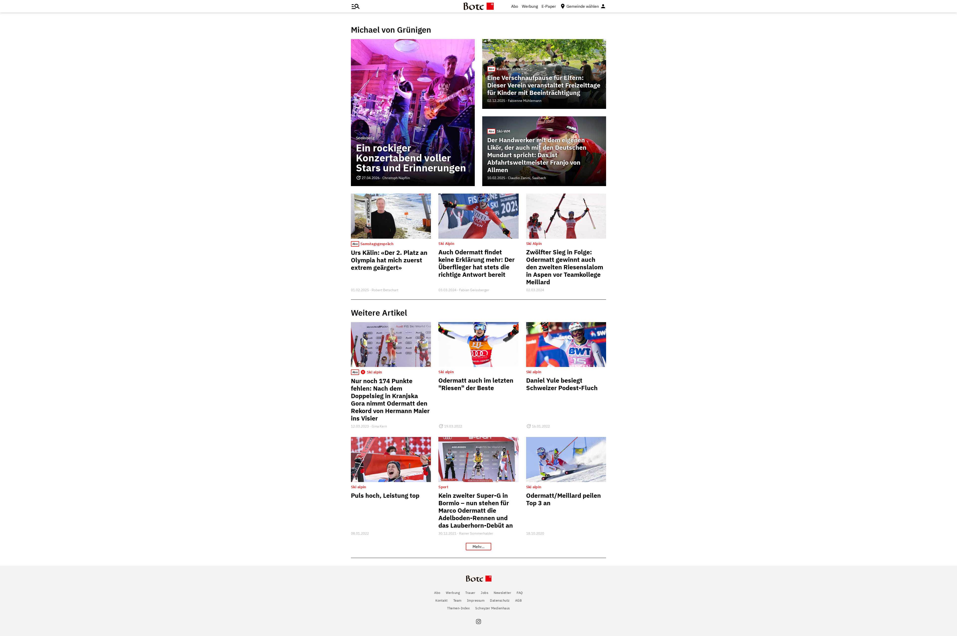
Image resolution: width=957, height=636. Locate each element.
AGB (518, 600)
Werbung (530, 6)
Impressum (476, 600)
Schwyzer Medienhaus (492, 608)
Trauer (470, 593)
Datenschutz (500, 600)
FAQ (520, 593)
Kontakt (441, 600)
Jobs (484, 593)
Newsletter (502, 593)
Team (457, 600)
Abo (514, 6)
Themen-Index (458, 608)
